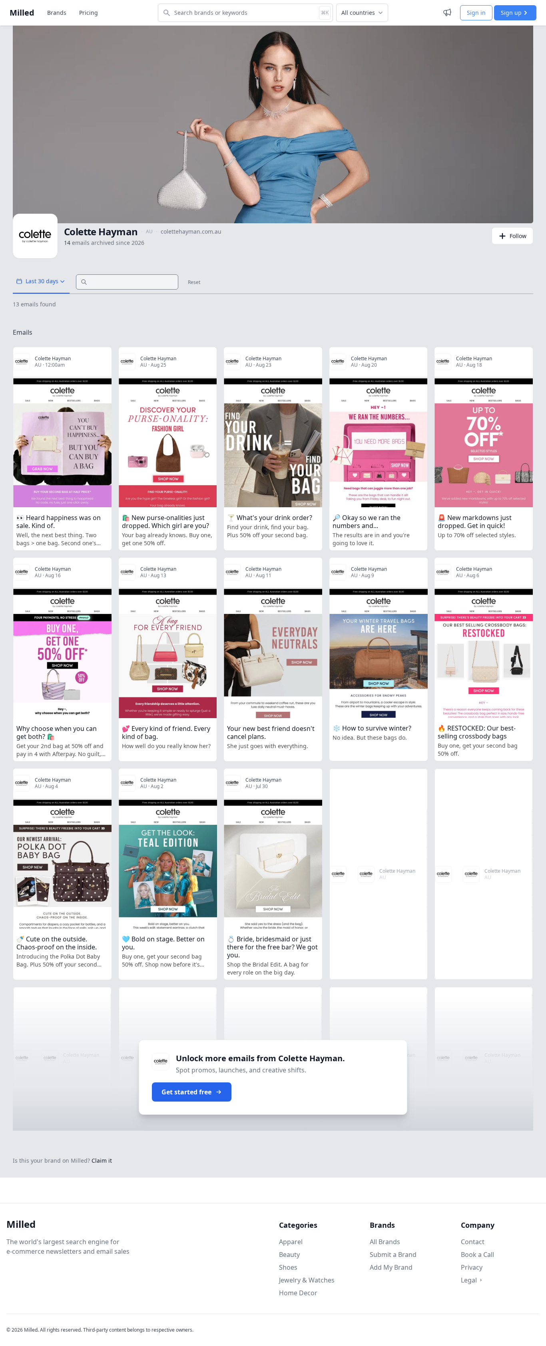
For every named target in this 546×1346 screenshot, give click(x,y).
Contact (472, 1241)
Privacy (471, 1267)
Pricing (88, 12)
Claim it (102, 1160)
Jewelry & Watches (307, 1280)
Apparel (291, 1241)
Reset (194, 282)
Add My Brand (391, 1267)
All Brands (385, 1241)
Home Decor (298, 1292)
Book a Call (477, 1254)
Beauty (289, 1254)
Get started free (186, 1092)
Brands (56, 12)
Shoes (288, 1267)
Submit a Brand (393, 1254)
